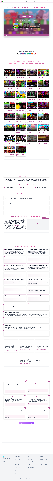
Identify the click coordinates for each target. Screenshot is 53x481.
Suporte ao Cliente (30, 458)
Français (46, 461)
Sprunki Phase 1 (17, 225)
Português (41, 464)
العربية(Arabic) (47, 465)
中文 (46, 458)
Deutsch (41, 461)
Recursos (29, 464)
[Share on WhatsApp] (28, 53)
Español (46, 462)
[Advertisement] (26, 43)
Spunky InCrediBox (16, 1)
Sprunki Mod (22, 1)
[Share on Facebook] (21, 53)
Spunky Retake (17, 467)
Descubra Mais (30, 462)
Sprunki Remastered (18, 475)
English (41, 458)
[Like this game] (46, 35)
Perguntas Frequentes (31, 467)
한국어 (41, 462)
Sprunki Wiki (17, 473)
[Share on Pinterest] (35, 53)
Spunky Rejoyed (17, 465)
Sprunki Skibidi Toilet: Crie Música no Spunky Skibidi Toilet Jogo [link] (15, 4)
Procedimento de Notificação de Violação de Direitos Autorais (7, 464)
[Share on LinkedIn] (25, 53)
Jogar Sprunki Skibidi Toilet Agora (26, 423)
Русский (41, 465)
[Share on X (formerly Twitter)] (18, 53)
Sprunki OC (16, 470)
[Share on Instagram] (23, 53)
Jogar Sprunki (28, 1)
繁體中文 (41, 459)
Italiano (46, 464)
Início (11, 1)
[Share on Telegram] (30, 53)
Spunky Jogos (33, 1)
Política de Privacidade (31, 459)
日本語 (46, 459)
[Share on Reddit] (32, 53)
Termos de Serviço (30, 461)
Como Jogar (29, 465)
